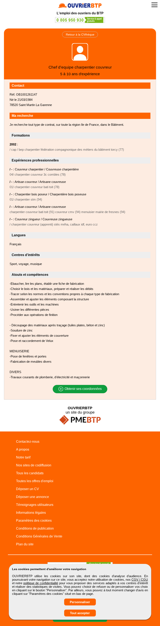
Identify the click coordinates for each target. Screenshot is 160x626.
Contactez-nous (27, 441)
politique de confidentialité (40, 583)
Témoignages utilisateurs (34, 504)
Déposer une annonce (32, 497)
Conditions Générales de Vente (39, 536)
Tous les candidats (30, 473)
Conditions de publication (35, 528)
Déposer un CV (27, 489)
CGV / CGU (139, 579)
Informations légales (31, 512)
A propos (22, 449)
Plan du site (25, 544)
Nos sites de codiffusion (33, 465)
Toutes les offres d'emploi (34, 481)
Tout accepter (80, 613)
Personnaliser (80, 602)
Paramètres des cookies (34, 520)
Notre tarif (23, 457)
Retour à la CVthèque (80, 34)
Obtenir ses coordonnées (83, 389)
